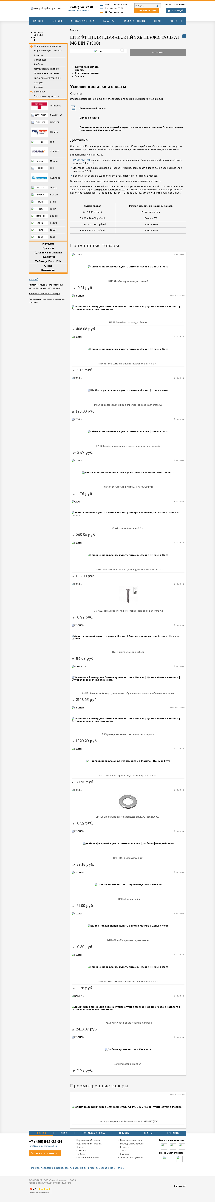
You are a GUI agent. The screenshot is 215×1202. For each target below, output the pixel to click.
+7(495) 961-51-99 (134, 193)
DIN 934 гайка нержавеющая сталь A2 (128, 281)
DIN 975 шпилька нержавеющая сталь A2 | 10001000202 (128, 775)
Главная (41, 1133)
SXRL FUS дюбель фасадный (128, 858)
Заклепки (125, 1154)
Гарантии (108, 21)
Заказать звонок (146, 10)
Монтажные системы (131, 1140)
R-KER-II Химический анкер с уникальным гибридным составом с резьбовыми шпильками (128, 693)
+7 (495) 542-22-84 (80, 7)
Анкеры (80, 1147)
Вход (183, 4)
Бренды (57, 21)
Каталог (38, 21)
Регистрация (172, 4)
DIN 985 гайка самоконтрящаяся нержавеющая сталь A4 (128, 363)
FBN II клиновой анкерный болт (128, 652)
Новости (124, 1133)
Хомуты (124, 1150)
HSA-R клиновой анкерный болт (128, 528)
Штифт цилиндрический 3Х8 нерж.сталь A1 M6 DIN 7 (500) (128, 1121)
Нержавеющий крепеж (88, 1140)
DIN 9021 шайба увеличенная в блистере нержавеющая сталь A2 (128, 405)
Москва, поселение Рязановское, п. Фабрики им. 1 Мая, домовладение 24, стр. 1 (77, 1168)
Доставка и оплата (82, 21)
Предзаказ (158, 52)
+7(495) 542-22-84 (109, 193)
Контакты (176, 21)
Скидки (79, 70)
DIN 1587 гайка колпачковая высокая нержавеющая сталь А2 (128, 446)
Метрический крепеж (87, 1157)
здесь (157, 181)
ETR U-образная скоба (128, 899)
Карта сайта (180, 1186)
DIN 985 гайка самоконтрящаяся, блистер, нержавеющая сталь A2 (128, 569)
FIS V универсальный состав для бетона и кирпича (128, 734)
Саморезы (81, 1150)
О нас (157, 21)
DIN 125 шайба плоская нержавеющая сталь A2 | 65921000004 (128, 817)
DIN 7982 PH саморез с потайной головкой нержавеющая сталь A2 (128, 611)
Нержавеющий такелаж (89, 1143)
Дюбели (80, 1154)
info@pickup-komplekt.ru (79, 10)
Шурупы (124, 1147)
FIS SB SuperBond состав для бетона (128, 322)
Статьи (33, 278)
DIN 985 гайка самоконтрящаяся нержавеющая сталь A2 (128, 981)
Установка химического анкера (44, 293)
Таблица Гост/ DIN (134, 21)
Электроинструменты (131, 1157)
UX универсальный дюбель (128, 1064)
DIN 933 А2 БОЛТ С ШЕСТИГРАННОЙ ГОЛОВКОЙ (128, 487)
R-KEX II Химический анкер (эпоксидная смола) (128, 1023)
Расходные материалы (132, 1143)
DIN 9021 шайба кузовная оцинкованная (128, 940)
